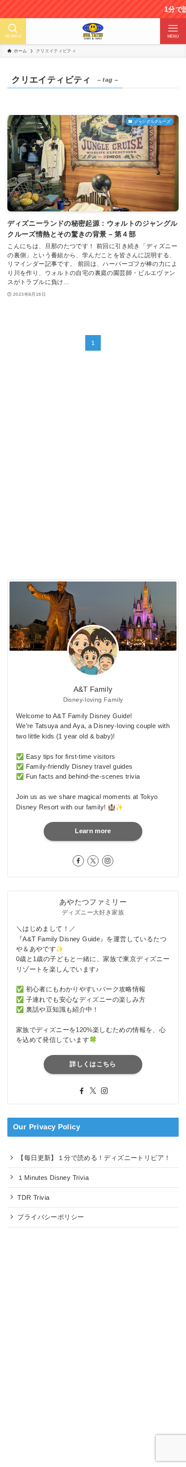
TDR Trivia (33, 1197)
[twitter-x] (93, 860)
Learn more (93, 831)
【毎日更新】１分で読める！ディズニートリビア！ (93, 1157)
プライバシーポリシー (50, 1217)
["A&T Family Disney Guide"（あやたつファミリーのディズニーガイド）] (93, 31)
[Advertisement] (93, 473)
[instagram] (107, 860)
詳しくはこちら (93, 1064)
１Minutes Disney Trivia (53, 1177)
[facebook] (78, 860)
